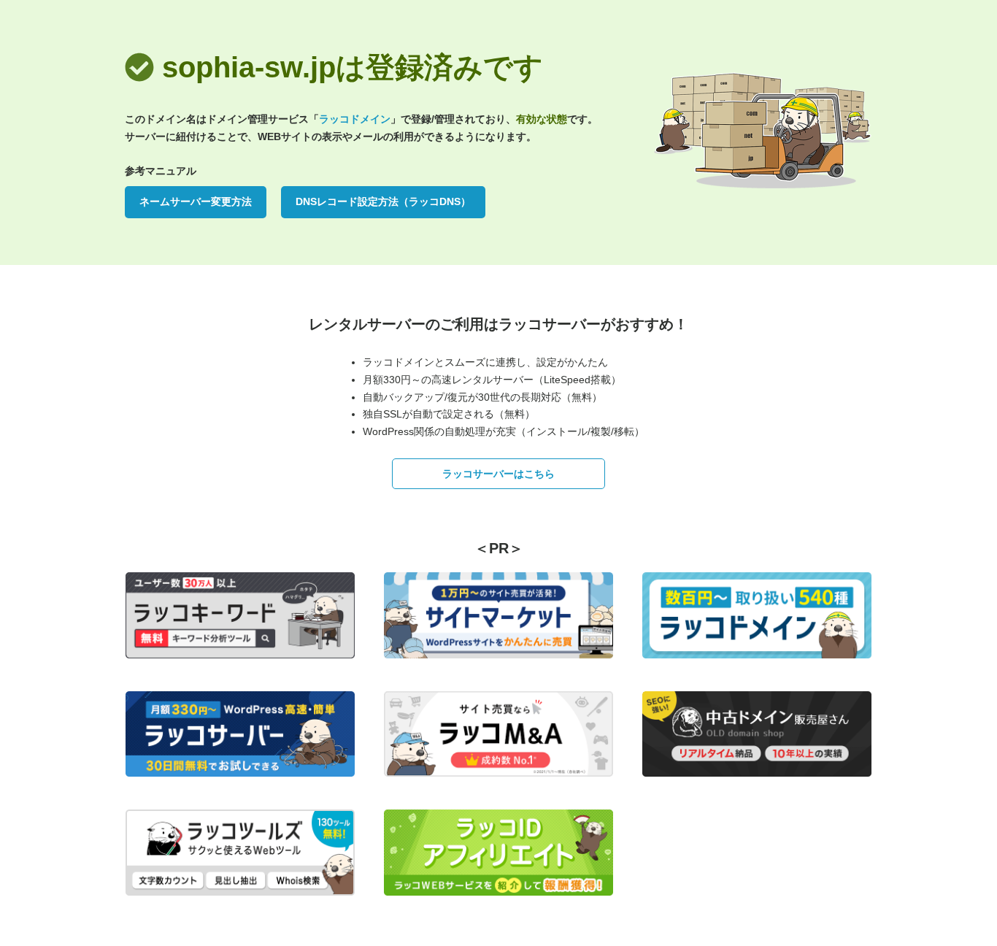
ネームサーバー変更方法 (195, 201)
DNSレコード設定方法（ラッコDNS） (383, 201)
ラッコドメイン (354, 119)
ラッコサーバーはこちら (498, 474)
